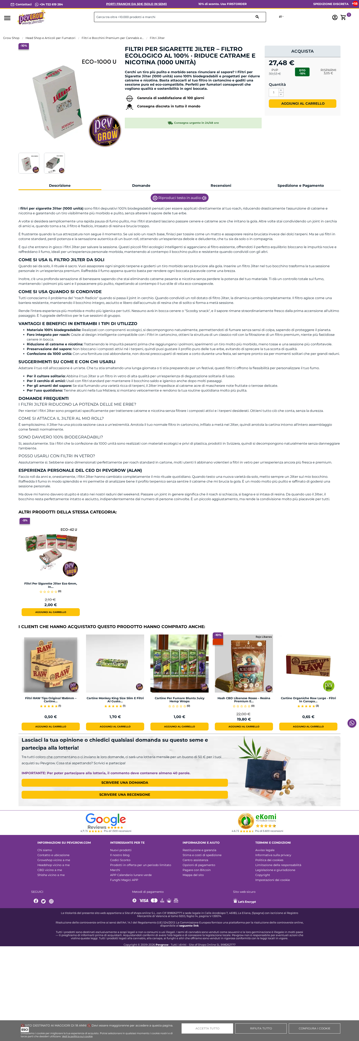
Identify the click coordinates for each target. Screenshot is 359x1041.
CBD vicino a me (49, 870)
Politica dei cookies (269, 860)
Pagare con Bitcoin (197, 870)
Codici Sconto (120, 860)
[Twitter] (44, 901)
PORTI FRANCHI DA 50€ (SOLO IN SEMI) (136, 4)
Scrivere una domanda (124, 783)
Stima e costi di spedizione (202, 855)
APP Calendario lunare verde (131, 875)
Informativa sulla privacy (273, 855)
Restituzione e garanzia (199, 850)
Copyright (262, 875)
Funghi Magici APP (124, 880)
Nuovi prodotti (121, 850)
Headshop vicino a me (53, 865)
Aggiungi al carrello (302, 104)
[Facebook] (36, 901)
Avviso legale (264, 850)
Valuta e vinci (137, 69)
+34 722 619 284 (51, 4)
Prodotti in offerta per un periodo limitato (140, 865)
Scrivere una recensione (124, 795)
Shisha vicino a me (51, 875)
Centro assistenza (195, 860)
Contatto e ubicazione (53, 855)
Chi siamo (44, 850)
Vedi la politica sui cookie (77, 1036)
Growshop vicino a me (53, 860)
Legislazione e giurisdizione (275, 870)
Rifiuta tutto (261, 1028)
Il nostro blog (120, 855)
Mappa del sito (193, 875)
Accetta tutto (207, 1028)
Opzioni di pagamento (199, 865)
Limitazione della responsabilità (278, 865)
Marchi (115, 870)
